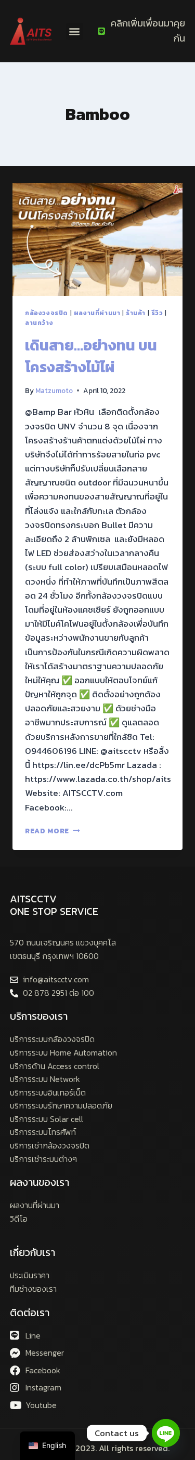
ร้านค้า (136, 313)
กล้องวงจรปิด (46, 313)
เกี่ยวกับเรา (32, 1252)
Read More (52, 831)
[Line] (166, 1433)
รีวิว (157, 313)
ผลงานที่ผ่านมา (97, 313)
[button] (74, 31)
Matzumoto (54, 390)
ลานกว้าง (39, 323)
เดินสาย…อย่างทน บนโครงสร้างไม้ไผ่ (91, 356)
